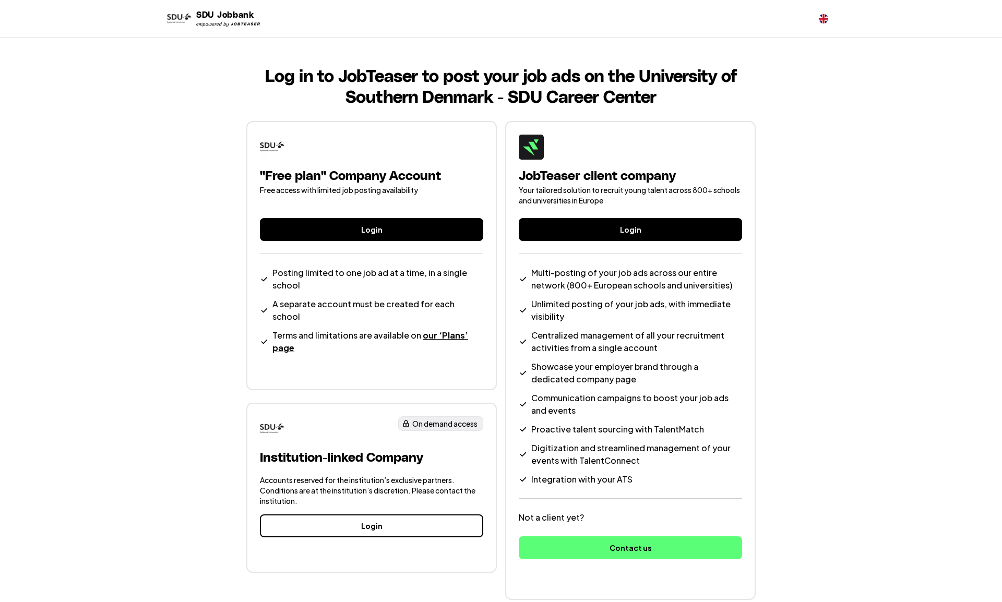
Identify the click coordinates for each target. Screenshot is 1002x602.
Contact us (631, 547)
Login (372, 229)
